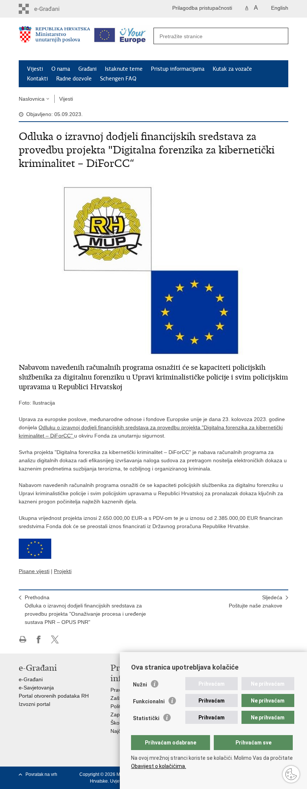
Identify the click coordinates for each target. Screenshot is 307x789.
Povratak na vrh (41, 774)
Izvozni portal (34, 704)
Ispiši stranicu (23, 639)
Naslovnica (32, 99)
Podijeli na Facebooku (39, 639)
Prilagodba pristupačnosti (202, 8)
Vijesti (35, 69)
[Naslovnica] (54, 39)
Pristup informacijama (177, 69)
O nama (60, 69)
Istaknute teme (124, 69)
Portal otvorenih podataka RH (54, 696)
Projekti (63, 571)
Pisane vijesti (34, 571)
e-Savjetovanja (36, 688)
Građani (87, 69)
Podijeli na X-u (55, 639)
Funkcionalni (149, 701)
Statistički (146, 718)
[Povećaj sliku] (153, 265)
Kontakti (37, 78)
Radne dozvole (74, 78)
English (279, 8)
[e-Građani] (51, 9)
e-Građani (31, 679)
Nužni (140, 685)
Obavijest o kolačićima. (158, 766)
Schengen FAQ (118, 78)
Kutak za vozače (232, 69)
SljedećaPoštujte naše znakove (255, 601)
